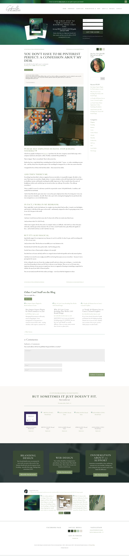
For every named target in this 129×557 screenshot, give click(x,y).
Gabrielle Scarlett (30, 64)
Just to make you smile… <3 (96, 532)
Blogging (92, 122)
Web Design (93, 151)
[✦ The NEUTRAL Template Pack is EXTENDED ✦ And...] (64, 502)
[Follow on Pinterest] (103, 49)
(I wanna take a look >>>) (64, 403)
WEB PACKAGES (64, 472)
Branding (92, 125)
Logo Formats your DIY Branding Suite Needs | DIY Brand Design (96, 111)
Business (92, 127)
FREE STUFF (62, 1)
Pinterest (45, 153)
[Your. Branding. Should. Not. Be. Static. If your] (32, 502)
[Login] (126, 1)
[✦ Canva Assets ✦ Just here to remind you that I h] (97, 502)
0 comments (45, 64)
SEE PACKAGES (101, 475)
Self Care (92, 143)
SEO (91, 145)
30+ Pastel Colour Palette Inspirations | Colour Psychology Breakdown (96, 105)
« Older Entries (28, 332)
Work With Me (89, 8)
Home (64, 8)
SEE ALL (28, 299)
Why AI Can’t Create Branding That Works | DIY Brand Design (96, 93)
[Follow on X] (75, 531)
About (104, 8)
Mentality (92, 138)
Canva (91, 130)
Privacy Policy (92, 545)
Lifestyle (92, 135)
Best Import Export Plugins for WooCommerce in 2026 (35, 310)
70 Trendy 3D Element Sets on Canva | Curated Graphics (92, 310)
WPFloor (29, 314)
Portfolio (71, 8)
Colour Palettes (94, 132)
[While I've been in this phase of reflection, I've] (81, 502)
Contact (119, 8)
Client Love (80, 8)
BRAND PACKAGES (28, 474)
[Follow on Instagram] (100, 49)
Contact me (75, 538)
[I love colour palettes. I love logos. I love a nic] (48, 502)
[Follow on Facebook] (97, 49)
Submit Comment (96, 375)
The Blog (112, 8)
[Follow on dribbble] (81, 531)
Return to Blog (28, 69)
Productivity (93, 140)
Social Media (93, 148)
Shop (98, 8)
